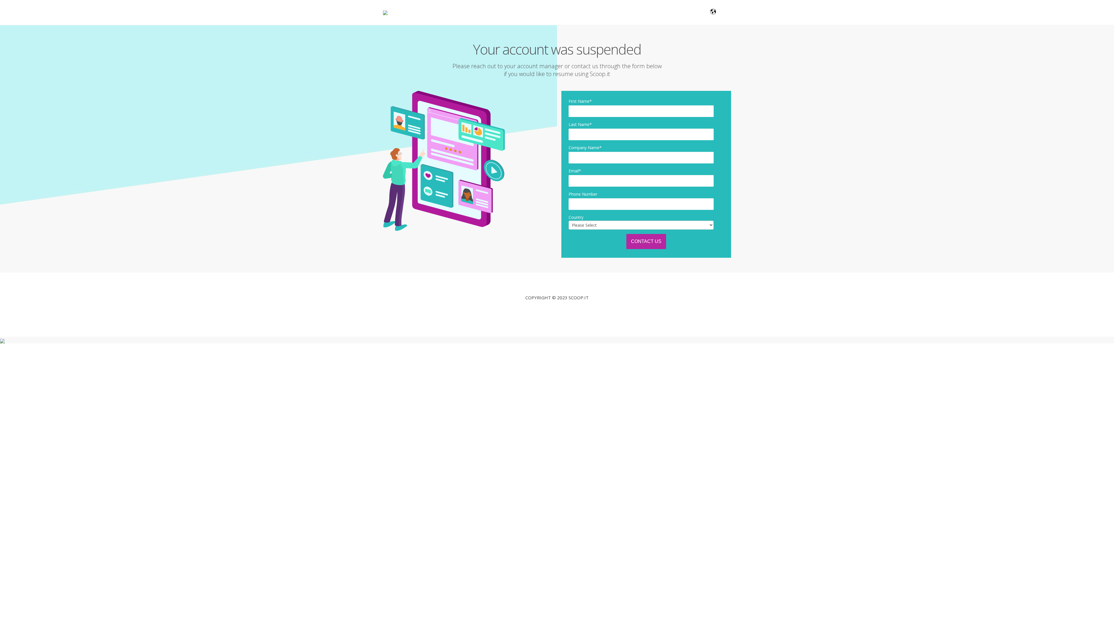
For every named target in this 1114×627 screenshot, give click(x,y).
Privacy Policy (557, 310)
